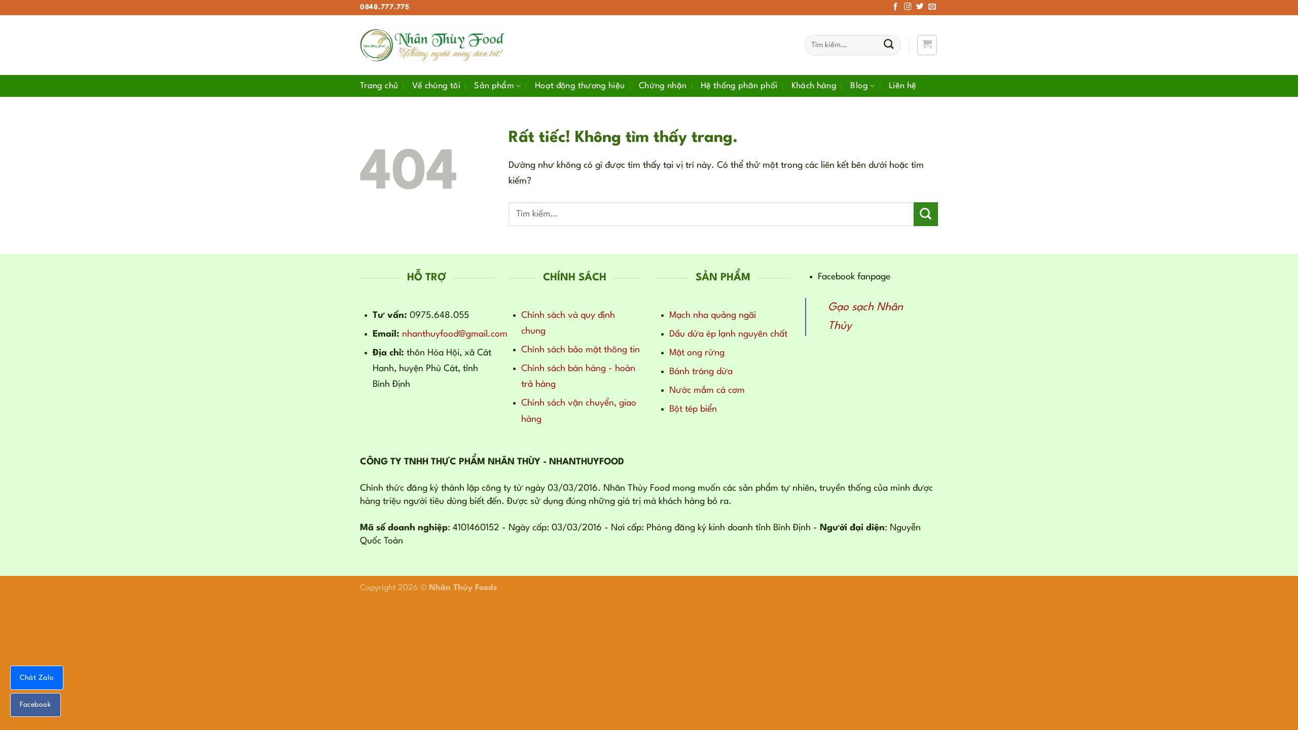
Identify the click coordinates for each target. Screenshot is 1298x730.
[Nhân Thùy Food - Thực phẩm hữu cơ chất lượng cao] (433, 45)
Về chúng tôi (436, 86)
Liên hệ (903, 86)
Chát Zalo (37, 677)
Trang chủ (379, 86)
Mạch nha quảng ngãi (712, 315)
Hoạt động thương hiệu (580, 86)
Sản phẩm (494, 86)
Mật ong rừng (697, 352)
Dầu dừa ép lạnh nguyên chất (728, 334)
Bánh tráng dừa (701, 371)
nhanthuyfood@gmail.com (455, 334)
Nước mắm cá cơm (707, 390)
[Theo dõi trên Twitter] (920, 7)
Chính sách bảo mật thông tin (580, 349)
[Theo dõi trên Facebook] (895, 7)
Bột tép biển (693, 409)
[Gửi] (888, 45)
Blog (859, 86)
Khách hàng (814, 86)
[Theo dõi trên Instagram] (908, 7)
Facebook (35, 704)
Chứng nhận (663, 86)
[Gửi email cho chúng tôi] (932, 7)
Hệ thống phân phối (739, 86)
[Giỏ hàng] (927, 45)
